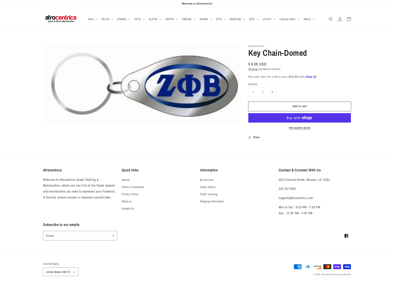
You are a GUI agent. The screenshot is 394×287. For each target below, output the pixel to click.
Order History (208, 187)
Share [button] (256, 137)
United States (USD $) (58, 272)
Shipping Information (212, 201)
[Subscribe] (112, 235)
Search (126, 180)
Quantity (252, 84)
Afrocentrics (326, 274)
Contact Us (128, 208)
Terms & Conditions (133, 187)
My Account (206, 180)
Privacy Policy (130, 194)
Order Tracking (208, 194)
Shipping (252, 69)
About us (127, 201)
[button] (92, 19)
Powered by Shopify (342, 274)
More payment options (299, 127)
